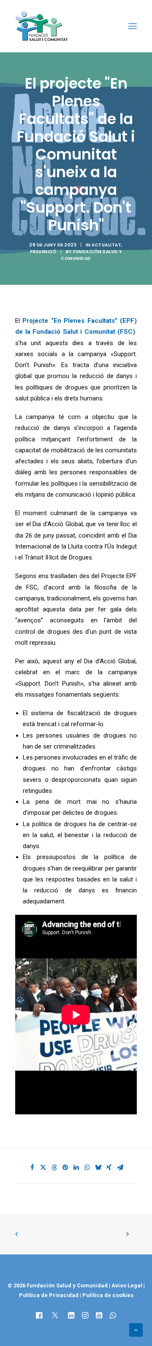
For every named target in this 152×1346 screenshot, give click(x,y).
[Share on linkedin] (76, 1167)
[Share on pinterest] (65, 1167)
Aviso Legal (126, 1285)
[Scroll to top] (136, 1329)
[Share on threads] (54, 1167)
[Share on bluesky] (98, 1167)
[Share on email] (120, 1167)
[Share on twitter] (43, 1167)
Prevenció (43, 252)
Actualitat (106, 245)
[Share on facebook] (32, 1167)
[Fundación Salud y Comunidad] (43, 26)
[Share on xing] (109, 1167)
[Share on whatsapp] (87, 1167)
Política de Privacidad (49, 1295)
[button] (132, 26)
